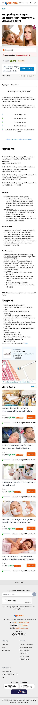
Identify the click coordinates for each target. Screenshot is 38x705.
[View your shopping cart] (31, 2)
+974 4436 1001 (23, 625)
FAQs (3, 647)
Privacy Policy (24, 659)
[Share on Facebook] (24, 76)
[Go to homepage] (11, 3)
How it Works (6, 650)
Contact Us (23, 653)
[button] (19, 368)
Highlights (5, 85)
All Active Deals (27, 69)
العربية (23, 3)
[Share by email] (34, 76)
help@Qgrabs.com (21, 628)
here (26, 343)
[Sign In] (35, 2)
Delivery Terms (25, 656)
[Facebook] (19, 634)
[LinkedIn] (22, 634)
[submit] (34, 594)
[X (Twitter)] (16, 634)
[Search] (27, 2)
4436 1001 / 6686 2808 (21, 622)
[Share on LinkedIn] (30, 76)
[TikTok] (25, 634)
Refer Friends (6, 671)
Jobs (3, 677)
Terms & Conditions (26, 644)
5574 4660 (18, 358)
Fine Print (14, 85)
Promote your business (9, 674)
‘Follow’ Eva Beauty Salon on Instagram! (19, 139)
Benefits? (5, 644)
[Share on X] (27, 76)
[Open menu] (3, 2)
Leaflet (23, 379)
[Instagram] (13, 634)
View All (33, 387)
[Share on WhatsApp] (20, 76)
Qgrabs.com (11, 700)
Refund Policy (24, 650)
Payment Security (26, 647)
